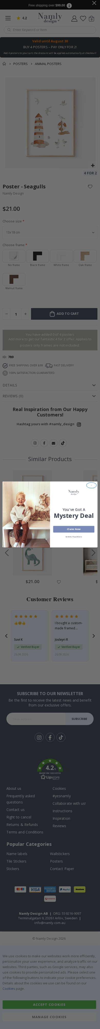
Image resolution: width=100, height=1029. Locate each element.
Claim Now (74, 529)
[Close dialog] (91, 485)
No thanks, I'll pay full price (74, 536)
